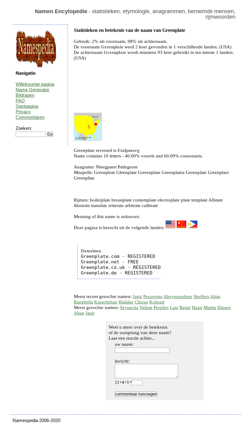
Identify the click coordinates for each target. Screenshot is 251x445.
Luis (174, 307)
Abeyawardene (177, 296)
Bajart (185, 307)
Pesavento (153, 296)
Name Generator (32, 89)
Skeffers (201, 296)
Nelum (146, 307)
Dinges (224, 307)
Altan (215, 296)
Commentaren (30, 117)
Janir (137, 296)
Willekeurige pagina (35, 84)
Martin (210, 307)
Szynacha (129, 307)
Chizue (141, 302)
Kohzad (156, 302)
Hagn (197, 307)
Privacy (23, 111)
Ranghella (83, 302)
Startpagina (27, 106)
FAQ (20, 100)
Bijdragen (25, 95)
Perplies (161, 307)
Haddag (125, 302)
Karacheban (105, 302)
